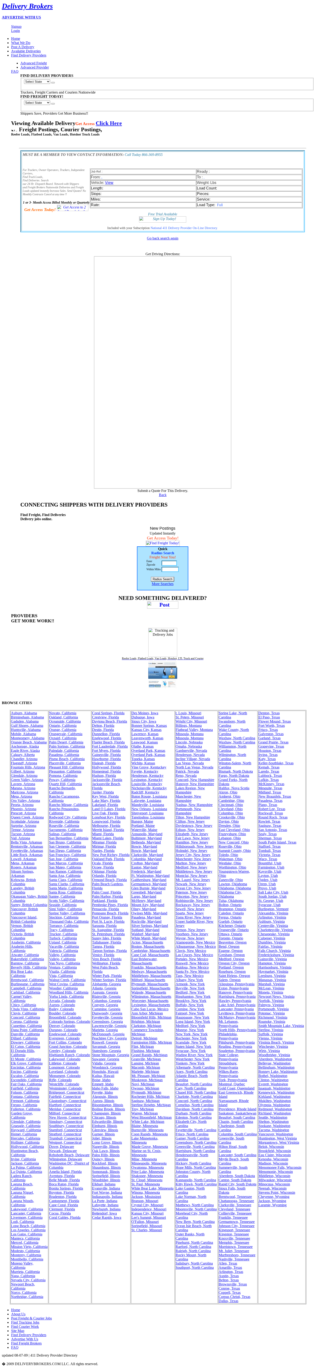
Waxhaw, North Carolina (237, 738)
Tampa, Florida (103, 946)
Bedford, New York (190, 992)
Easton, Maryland (144, 867)
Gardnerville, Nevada (191, 751)
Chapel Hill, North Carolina (196, 1092)
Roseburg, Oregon (232, 971)
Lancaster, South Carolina (237, 1155)
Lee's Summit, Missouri (148, 1217)
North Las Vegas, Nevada (194, 767)
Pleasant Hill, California (66, 767)
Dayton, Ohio (229, 821)
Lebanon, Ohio (230, 838)
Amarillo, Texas (230, 1267)
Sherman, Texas (270, 838)
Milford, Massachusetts (148, 980)
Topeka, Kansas (143, 759)
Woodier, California (63, 988)
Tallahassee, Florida (106, 942)
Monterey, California (26, 1255)
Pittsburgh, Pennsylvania (237, 1042)
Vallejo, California (62, 955)
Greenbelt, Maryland (146, 892)
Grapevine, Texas (271, 746)
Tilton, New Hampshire (193, 817)
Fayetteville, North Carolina (196, 1130)
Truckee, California (63, 934)
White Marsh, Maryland (148, 938)
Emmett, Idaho (103, 1084)
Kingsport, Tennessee (234, 1230)
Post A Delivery (22, 47)
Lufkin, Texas (268, 780)
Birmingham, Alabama (27, 717)
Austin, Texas (229, 1276)
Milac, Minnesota (144, 1159)
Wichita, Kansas (143, 763)
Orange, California (62, 730)
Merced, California (24, 1242)
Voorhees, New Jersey (192, 934)
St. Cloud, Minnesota (146, 1180)
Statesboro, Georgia (106, 1051)
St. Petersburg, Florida (108, 934)
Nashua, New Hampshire (194, 805)
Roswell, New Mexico (192, 963)
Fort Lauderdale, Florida (110, 746)
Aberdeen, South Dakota (237, 1176)
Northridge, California (27, 1297)
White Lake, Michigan (147, 1122)
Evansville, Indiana (106, 1188)
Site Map (17, 1331)
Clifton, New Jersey (190, 821)
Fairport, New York (190, 1013)
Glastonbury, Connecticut (67, 1101)
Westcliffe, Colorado (64, 1084)
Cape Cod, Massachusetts (150, 955)
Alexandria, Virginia (273, 913)
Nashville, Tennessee (234, 1259)
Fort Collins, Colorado (65, 1042)
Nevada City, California (28, 1280)
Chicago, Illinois (104, 1117)
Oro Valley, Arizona (25, 801)
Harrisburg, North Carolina (195, 1151)
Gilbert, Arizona (22, 771)
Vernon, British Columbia (22, 928)
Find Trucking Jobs (25, 1322)
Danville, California (25, 1034)
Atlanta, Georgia (104, 988)
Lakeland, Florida (105, 805)
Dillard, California (24, 1038)
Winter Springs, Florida (109, 980)
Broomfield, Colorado (65, 1017)
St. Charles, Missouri (146, 1230)
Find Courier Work (25, 1327)
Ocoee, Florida (103, 867)
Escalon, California (25, 1076)
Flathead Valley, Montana (194, 730)
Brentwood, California (27, 980)
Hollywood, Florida (106, 767)
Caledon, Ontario (231, 913)
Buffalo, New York (190, 1005)
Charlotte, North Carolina (194, 1097)
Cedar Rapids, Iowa (106, 1217)
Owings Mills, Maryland (149, 913)
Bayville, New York (190, 988)
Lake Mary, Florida (106, 801)
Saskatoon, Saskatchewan (237, 1113)
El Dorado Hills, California (23, 1053)
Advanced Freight (33, 63)
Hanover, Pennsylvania (235, 992)
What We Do (20, 43)
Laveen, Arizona (23, 784)
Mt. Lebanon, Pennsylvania (229, 1024)
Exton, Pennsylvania (234, 988)
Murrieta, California (25, 1272)
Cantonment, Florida (64, 1201)
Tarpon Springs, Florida (109, 951)
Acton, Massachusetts (147, 942)
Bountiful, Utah (269, 863)
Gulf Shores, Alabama (27, 726)
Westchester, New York (193, 1059)
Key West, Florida (105, 796)
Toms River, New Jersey (193, 917)
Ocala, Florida (102, 863)
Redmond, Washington (275, 1109)
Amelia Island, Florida (65, 1172)
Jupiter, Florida (103, 792)
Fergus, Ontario (230, 917)
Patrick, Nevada (187, 771)
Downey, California (25, 1042)
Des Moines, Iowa (144, 713)
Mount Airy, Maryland (147, 905)
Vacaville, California (64, 946)
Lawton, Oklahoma (233, 884)
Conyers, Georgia (105, 1005)
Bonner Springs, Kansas (149, 726)
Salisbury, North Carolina (194, 1263)
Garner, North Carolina (192, 1138)
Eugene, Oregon (231, 951)
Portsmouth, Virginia (273, 1009)
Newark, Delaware (63, 1151)
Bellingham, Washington (276, 1067)
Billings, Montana (189, 726)
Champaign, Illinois (106, 1113)
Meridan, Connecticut (65, 1109)
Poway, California (62, 780)
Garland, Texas (269, 738)
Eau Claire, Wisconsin (274, 1155)
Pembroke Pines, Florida (110, 905)
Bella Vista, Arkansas (26, 842)
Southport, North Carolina (195, 1267)
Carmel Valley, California (21, 999)
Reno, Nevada (186, 776)
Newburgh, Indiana (106, 1209)
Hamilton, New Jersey (192, 842)
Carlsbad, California (25, 992)
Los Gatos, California (26, 1234)
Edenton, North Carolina (194, 1117)
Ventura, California (63, 967)
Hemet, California (24, 1134)
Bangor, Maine (142, 821)
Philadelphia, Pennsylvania (228, 1036)
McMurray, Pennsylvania (237, 1017)
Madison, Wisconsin (273, 1163)
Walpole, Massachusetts (148, 992)
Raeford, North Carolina (193, 1247)
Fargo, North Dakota (234, 776)
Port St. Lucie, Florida (108, 921)
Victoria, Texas (269, 855)
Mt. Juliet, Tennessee (234, 1251)
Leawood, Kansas (144, 742)
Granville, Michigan (146, 1059)
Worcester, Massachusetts (149, 1001)
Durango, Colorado (63, 1030)
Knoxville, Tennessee (234, 1238)
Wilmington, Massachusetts (151, 996)
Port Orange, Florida (107, 917)
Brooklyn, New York (191, 1001)
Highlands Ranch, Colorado (69, 1055)
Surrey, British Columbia (29, 905)
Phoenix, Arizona (23, 809)
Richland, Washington (274, 1113)
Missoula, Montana (190, 734)
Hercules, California (25, 1138)
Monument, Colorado (65, 1076)
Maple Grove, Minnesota (149, 1147)
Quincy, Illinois (103, 1159)
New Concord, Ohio (234, 842)
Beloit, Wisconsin (271, 1147)
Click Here (109, 123)
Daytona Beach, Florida (109, 721)
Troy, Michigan (142, 1109)
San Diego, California (65, 851)
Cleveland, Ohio (231, 809)
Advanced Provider (34, 67)
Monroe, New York (190, 1030)
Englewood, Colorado (65, 1034)
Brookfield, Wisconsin (274, 1151)
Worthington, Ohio (232, 867)
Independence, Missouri (148, 1209)
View (109, 183)
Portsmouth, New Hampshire (188, 811)
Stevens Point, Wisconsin (276, 1192)
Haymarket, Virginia (273, 971)
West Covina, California (66, 984)
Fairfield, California (25, 1088)
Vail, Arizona (20, 838)
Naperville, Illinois (105, 1147)
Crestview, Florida (105, 717)
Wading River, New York (194, 1055)
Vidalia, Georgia (104, 1063)
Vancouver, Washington (275, 1134)
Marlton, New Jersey (191, 863)
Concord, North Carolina (194, 1101)
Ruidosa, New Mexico (192, 967)
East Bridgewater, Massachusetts (144, 961)
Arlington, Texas (231, 1272)
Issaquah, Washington (274, 1088)
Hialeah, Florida (104, 763)
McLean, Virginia (271, 988)
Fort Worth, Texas (271, 726)
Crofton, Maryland (145, 863)
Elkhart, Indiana (103, 1184)
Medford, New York (190, 1026)
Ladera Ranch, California (21, 1178)
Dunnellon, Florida (106, 734)
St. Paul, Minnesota (145, 1184)
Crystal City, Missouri (147, 1205)
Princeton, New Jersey (192, 896)
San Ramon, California (66, 871)
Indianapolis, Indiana (107, 1197)
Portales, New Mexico (192, 959)
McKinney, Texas (271, 784)
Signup (16, 26)
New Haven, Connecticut (67, 1117)
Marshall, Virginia (271, 984)
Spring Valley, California (67, 913)
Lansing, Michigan (145, 1063)
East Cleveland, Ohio (234, 830)
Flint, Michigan (142, 1047)
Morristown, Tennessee (236, 1247)
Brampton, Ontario (232, 909)
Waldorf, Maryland (145, 934)
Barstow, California (25, 963)
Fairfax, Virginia (270, 946)
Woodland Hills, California (68, 992)
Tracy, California (61, 930)
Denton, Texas (269, 713)
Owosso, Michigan (145, 1088)
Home (15, 39)
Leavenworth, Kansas (147, 738)
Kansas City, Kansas (146, 730)
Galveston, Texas (271, 734)
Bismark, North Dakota (236, 771)
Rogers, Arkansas (24, 867)
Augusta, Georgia (105, 992)
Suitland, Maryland (145, 930)
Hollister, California (25, 1142)
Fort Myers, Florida (106, 751)
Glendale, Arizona (24, 776)
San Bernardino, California (68, 838)
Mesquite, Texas (270, 788)
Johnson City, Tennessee (236, 1226)
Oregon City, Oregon (234, 963)
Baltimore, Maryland (146, 838)
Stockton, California (63, 917)
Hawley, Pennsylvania (235, 1001)
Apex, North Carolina (192, 1072)
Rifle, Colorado (60, 1080)
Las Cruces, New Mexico (194, 955)
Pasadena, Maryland (146, 917)
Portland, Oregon (231, 967)
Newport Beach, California (23, 1286)
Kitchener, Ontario (232, 926)
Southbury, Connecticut (66, 1126)
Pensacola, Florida (105, 909)
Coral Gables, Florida (65, 1217)
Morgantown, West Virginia (278, 1142)
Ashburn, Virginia (271, 921)
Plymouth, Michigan (146, 1092)
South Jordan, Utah (272, 896)
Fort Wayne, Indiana (107, 1192)
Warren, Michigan (144, 1113)
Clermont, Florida (62, 1209)
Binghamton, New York (193, 996)
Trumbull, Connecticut (65, 1138)
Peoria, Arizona (22, 805)
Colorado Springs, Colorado (69, 1022)
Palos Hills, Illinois (106, 1155)
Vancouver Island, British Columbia (24, 919)
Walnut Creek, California (67, 980)
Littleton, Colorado (63, 1063)
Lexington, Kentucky (147, 780)
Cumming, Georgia (106, 1009)
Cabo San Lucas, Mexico (149, 1009)
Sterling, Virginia (270, 1030)
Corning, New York (190, 1009)
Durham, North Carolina (193, 1113)
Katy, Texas (267, 759)
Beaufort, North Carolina (194, 1084)
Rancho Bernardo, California (62, 790)
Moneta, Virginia (270, 992)
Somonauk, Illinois (106, 1172)
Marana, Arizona (23, 788)
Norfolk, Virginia (271, 1001)
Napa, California (23, 1276)
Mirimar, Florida (104, 846)
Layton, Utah (268, 876)
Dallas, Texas (228, 1301)
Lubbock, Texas (270, 776)
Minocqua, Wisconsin (274, 1184)
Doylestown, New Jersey (194, 826)
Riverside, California (64, 821)
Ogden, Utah (267, 880)
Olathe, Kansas (142, 746)
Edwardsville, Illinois (107, 1122)
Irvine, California (23, 1159)
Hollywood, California (27, 1147)
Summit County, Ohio (235, 851)
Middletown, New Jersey (194, 871)
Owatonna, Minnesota (147, 1167)
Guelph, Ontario (230, 921)
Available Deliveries (26, 51)
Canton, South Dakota (235, 1180)
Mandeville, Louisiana (147, 805)
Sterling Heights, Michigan (151, 1105)
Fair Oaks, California (26, 1084)
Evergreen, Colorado (64, 1038)
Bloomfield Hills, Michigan (151, 1017)
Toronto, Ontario (231, 938)
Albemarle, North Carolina (195, 1067)
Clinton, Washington (273, 1080)
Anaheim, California (26, 942)
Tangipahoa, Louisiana (148, 817)
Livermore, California (27, 1217)
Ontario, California (63, 726)
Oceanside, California (65, 721)
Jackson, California (25, 1163)
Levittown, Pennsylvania (237, 1013)
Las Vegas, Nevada (190, 763)
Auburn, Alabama (24, 713)
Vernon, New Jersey (190, 930)
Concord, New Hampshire (195, 780)
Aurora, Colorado (62, 1005)
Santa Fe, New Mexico (192, 971)
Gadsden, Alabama (25, 721)
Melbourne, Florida (106, 826)
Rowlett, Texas (269, 821)
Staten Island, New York (193, 1047)
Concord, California (25, 1017)
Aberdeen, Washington (275, 1059)
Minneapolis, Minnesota (149, 1163)
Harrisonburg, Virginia (274, 967)
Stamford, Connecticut (65, 1130)
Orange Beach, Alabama (29, 742)
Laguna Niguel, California (22, 1194)
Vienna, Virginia (270, 1038)
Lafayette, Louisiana (146, 801)
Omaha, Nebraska (189, 746)
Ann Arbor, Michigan (147, 1013)
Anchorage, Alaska (25, 746)
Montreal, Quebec (232, 1084)
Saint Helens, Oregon (234, 976)
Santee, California (62, 896)
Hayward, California (26, 1130)
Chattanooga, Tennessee (236, 1201)
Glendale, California (25, 1122)
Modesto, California (25, 1251)
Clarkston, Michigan (146, 1026)
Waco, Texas (267, 859)
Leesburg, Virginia (272, 976)
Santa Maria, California (66, 888)
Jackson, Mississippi (146, 1197)
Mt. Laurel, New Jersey (193, 880)
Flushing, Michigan (145, 1051)
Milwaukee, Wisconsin (275, 1180)
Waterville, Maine (144, 830)
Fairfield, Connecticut (65, 1097)
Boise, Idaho (101, 1080)
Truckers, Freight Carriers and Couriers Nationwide (58, 92)
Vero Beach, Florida (106, 959)
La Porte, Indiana (104, 1201)
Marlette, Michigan (145, 1072)
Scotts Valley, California (66, 901)
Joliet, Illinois (102, 1138)
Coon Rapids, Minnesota (149, 1134)
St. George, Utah (270, 901)
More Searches (162, 584)
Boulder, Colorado (62, 1013)
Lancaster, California (26, 1213)
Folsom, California (24, 1092)
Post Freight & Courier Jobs (31, 1318)
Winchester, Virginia (273, 1047)
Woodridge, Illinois (106, 1180)
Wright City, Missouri (191, 721)
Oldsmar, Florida (104, 871)
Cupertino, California (26, 1026)
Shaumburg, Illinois (106, 1167)
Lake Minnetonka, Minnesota (144, 1140)
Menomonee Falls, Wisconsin (279, 1167)
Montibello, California (27, 1259)
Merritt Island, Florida (108, 830)
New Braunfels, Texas (274, 796)
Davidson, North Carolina (195, 1109)
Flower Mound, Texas (274, 721)
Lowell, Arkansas (24, 859)
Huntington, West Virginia (277, 1138)
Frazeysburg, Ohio (232, 834)
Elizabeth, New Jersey (192, 834)
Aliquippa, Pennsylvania (236, 984)
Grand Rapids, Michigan (149, 1055)
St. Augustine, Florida (108, 930)
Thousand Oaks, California (69, 921)
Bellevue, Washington (274, 1063)
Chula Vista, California (27, 1009)
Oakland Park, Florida (108, 859)
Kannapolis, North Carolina (196, 1180)
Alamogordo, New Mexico (195, 942)
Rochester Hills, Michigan (150, 1097)
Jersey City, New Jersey (193, 855)
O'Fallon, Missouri (145, 1222)
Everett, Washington (273, 1084)
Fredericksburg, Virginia (276, 955)
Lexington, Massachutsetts (150, 1005)
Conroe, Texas (229, 1288)
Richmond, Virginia (272, 1017)
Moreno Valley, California (22, 1265)
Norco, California (24, 1292)
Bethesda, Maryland (146, 842)
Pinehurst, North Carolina (194, 1242)
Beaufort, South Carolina (237, 1117)
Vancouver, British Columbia (24, 911)
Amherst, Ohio (229, 796)
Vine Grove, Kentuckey (148, 767)
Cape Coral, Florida (63, 1205)
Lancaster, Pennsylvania (236, 1009)
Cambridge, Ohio (231, 801)
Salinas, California (62, 834)
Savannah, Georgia (106, 1047)
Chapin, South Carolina (236, 1122)
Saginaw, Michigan (145, 1101)
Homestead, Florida (106, 771)
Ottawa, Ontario (230, 934)
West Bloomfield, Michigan (151, 1117)
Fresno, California (24, 1105)
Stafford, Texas (269, 846)
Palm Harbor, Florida (107, 896)
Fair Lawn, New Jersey (193, 838)
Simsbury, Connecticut (65, 1122)
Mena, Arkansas (22, 863)
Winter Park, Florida (107, 976)
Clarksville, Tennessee (235, 1205)
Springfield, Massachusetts (150, 988)
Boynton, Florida (61, 1192)
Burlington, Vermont (273, 909)
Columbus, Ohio (231, 813)
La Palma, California (26, 1167)
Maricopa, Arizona (24, 792)
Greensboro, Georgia (107, 1022)
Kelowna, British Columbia (23, 882)
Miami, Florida (103, 834)
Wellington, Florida (106, 963)
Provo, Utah (267, 888)
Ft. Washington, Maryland (150, 876)
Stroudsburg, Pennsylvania (228, 1065)
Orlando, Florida (104, 876)
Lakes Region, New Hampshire (190, 790)
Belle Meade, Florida (64, 1180)
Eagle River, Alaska (25, 751)
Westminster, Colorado (65, 1088)
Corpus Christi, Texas (234, 1297)
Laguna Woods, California (22, 1203)
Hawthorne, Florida (106, 759)
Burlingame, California (27, 984)
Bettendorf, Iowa (104, 1213)
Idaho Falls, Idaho (105, 1088)
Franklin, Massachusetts (148, 967)
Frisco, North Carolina (192, 1134)
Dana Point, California (27, 1030)
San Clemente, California (67, 846)
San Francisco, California (67, 855)
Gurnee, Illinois (103, 1134)
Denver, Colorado (62, 1026)
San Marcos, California (66, 863)
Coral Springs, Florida (108, 713)
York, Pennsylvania (233, 1080)
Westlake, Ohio (230, 863)
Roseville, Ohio (230, 846)
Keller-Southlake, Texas (276, 763)
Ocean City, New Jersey (193, 888)
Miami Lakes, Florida (108, 838)
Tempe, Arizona (22, 830)
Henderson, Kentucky (147, 776)
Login (15, 31)
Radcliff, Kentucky (145, 792)
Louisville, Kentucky (146, 784)
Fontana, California (25, 1097)
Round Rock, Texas (273, 817)
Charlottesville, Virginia (275, 930)
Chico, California (23, 1005)
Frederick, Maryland (146, 871)
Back (163, 495)
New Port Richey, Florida (111, 855)
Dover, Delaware (61, 1147)
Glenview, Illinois (105, 1130)
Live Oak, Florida (105, 813)
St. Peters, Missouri (190, 717)
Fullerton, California (25, 1109)
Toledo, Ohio (228, 855)
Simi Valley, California (65, 909)
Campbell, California (26, 988)
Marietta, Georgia (105, 1030)
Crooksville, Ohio (232, 817)
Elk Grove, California (27, 1063)
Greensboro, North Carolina (196, 1142)
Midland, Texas (269, 792)
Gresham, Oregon (232, 955)
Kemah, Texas (268, 767)
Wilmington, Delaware (65, 1159)
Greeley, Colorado (62, 1051)
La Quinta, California (26, 1172)
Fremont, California (25, 1101)
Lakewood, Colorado (64, 1059)
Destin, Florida (103, 730)
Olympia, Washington (274, 1105)
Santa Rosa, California (65, 892)
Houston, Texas (269, 751)
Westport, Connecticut (65, 1142)
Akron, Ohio (228, 792)
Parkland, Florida (104, 901)
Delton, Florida (103, 726)
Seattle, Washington (272, 1117)
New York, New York (192, 1034)
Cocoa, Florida (60, 1213)
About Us (18, 1314)
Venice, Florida (103, 955)
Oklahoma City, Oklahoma (230, 894)
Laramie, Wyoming (272, 1205)
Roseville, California (64, 826)
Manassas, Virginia (272, 980)
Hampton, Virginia (272, 963)
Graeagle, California (25, 1126)
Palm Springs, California (67, 746)
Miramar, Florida (104, 842)
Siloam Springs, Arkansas (22, 873)
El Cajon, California (25, 1047)
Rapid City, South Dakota (237, 1184)
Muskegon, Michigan (147, 1080)
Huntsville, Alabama (26, 730)
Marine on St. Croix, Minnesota (146, 1153)
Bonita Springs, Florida (66, 1188)
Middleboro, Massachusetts (151, 976)
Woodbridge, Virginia (274, 1055)
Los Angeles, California (28, 1230)
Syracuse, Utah (269, 905)
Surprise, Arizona (23, 826)
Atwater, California (25, 955)
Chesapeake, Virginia (274, 934)
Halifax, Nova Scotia (234, 788)
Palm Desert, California (66, 742)
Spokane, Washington (274, 1126)
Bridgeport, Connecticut (66, 1092)
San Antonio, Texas (272, 830)
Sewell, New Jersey (190, 909)
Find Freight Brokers (26, 1343)
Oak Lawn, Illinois (106, 1151)
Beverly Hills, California (29, 967)
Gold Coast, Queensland (236, 1088)
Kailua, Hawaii (103, 1076)
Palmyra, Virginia (271, 1005)
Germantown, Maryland (149, 884)
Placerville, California (65, 763)
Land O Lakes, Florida (108, 809)
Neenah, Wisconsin (272, 1188)
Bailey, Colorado (61, 1009)
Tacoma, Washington (273, 1130)
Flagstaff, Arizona (24, 763)
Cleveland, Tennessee (234, 1209)
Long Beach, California (28, 1226)
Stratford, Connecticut (65, 1134)
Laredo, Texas (268, 771)
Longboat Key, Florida (108, 817)
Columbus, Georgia (106, 1001)
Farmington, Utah (271, 867)
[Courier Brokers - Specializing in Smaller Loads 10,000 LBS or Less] (162, 687)
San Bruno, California (65, 842)
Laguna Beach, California (22, 1186)
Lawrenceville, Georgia (109, 1026)
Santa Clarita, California (66, 884)
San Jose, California (63, 859)
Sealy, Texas (267, 834)
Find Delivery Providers (28, 55)
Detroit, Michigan (144, 1038)
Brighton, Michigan (145, 1022)
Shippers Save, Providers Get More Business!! (54, 113)
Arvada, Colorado (62, 1001)
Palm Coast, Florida (106, 892)
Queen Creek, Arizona (27, 817)
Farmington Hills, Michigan (151, 1042)
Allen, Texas (228, 1263)
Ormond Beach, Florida (109, 880)
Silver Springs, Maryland (149, 926)
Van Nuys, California (64, 963)
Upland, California (62, 942)
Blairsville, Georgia (106, 996)
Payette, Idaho (102, 1092)
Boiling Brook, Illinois (108, 1109)
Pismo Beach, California (67, 759)
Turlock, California (63, 938)
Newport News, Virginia (276, 996)
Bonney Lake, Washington (277, 1072)
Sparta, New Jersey (190, 913)
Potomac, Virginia (271, 1013)
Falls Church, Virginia (274, 951)
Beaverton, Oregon (233, 942)
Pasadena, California (64, 755)
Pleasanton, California (65, 771)
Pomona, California (63, 776)
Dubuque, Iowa (142, 717)
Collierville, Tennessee (235, 1213)
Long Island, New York (193, 1022)
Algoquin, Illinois (105, 1097)
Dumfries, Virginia (272, 942)
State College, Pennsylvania (229, 1057)
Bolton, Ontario (230, 905)
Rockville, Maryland (146, 921)
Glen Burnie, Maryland (148, 888)
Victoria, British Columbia (22, 936)
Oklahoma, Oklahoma (235, 888)
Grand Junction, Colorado (68, 1047)
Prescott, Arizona (23, 813)
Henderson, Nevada (190, 755)
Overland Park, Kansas (148, 751)
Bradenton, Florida (63, 1197)
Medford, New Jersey (191, 867)
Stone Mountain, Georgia (110, 1055)
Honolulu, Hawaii (105, 1072)
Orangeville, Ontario (234, 930)
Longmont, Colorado (64, 1067)
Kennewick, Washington (276, 1092)
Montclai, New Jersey (192, 876)
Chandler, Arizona (24, 759)
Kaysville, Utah (269, 871)
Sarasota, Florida (104, 926)
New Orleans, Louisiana (149, 809)
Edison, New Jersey (190, 830)
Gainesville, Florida (106, 755)
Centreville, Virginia (273, 926)
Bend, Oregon (229, 946)
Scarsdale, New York (191, 1042)
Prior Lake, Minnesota (147, 1172)
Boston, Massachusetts (147, 946)
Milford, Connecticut (64, 1113)
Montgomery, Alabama (27, 738)
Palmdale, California (64, 751)
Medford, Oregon (231, 959)
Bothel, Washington (272, 1076)
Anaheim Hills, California (22, 949)
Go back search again (162, 238)
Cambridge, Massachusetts (150, 951)
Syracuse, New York (191, 1051)
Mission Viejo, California (29, 1247)
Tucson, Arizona (23, 834)
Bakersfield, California (27, 959)
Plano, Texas (267, 805)
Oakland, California (63, 717)
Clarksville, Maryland (147, 855)
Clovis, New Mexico (191, 951)
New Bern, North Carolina (195, 1222)
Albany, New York (189, 980)
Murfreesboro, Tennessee (237, 1255)
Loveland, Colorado (63, 1072)
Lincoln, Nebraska (189, 742)
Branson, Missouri (144, 1201)
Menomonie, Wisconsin (275, 1172)
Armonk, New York (190, 984)
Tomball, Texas (269, 851)
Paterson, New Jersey (191, 892)
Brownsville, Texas (233, 1284)
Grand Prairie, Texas (273, 742)
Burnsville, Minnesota (147, 1130)
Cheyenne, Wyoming (273, 1197)
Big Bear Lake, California (22, 974)
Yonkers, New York (190, 1063)
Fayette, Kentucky (144, 771)
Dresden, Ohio (229, 826)
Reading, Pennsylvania (235, 1047)
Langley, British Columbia (22, 890)
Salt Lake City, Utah (273, 892)
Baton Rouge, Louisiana (149, 796)
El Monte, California (26, 1059)
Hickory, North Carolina (193, 1163)
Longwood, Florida (106, 821)
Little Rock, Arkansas (27, 855)
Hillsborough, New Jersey (195, 846)
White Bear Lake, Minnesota (152, 1188)
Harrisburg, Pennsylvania (237, 996)
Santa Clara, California (65, 880)
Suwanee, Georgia (105, 1059)
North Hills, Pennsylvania (237, 1030)
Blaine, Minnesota (144, 1126)
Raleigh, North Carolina (193, 1251)
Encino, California (24, 1072)
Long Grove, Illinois (107, 1142)
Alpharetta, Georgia (106, 984)
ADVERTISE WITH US (21, 17)
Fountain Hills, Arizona (28, 767)
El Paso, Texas (269, 717)
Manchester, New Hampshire (188, 798)
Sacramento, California (66, 830)
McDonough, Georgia (108, 1034)
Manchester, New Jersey (193, 859)
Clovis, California (24, 1013)
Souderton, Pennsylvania (237, 1051)
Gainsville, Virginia (272, 959)
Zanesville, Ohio (231, 880)
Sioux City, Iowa (143, 721)
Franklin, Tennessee (233, 1217)
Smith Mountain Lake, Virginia (281, 1026)
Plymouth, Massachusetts (149, 984)
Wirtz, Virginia (269, 1051)
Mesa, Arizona (21, 796)
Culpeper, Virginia (271, 938)
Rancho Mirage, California (68, 805)
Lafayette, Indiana (105, 1205)
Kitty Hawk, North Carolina (196, 1184)
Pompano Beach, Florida (110, 913)
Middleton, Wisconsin (274, 1176)
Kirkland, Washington (274, 1097)
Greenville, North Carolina (195, 1147)
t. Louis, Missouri (188, 713)
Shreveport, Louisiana (147, 813)
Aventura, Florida (62, 1176)
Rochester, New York (191, 1038)
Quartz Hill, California (65, 784)
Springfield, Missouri (146, 1226)
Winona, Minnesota (145, 1192)
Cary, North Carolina (191, 1088)
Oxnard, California (63, 738)
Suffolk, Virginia (270, 1034)
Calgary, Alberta (23, 755)
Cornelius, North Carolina (195, 1105)
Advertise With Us (24, 1339)
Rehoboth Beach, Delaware (69, 1155)
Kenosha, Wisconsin (273, 1159)
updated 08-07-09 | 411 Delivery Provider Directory (39, 1355)
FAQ (15, 71)
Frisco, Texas (268, 730)
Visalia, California (62, 971)
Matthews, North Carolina (195, 1205)
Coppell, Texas (230, 1292)
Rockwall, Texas (270, 813)
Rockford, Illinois (105, 1163)
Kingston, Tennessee (234, 1234)
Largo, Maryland (143, 896)
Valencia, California (63, 951)
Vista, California (61, 976)
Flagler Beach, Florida (108, 742)
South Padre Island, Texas (277, 842)
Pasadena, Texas (270, 801)
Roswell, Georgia (105, 1042)
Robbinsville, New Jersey (194, 901)
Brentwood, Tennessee (235, 1197)
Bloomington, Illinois (107, 1105)
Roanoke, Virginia (271, 1022)
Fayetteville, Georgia (107, 1017)
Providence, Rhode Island (237, 1109)
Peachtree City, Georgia (109, 1038)
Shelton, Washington (273, 1122)
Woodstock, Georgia (107, 1067)
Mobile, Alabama (23, 734)
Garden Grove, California (22, 1115)
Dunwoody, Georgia (107, 1013)
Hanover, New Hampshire (195, 784)
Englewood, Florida (106, 738)
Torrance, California (63, 926)
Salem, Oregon (230, 980)
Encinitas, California (26, 1067)
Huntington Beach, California (25, 1153)
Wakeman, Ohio (230, 859)
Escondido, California (27, 1080)
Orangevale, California (65, 734)
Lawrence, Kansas (144, 734)
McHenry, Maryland (146, 901)
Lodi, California (22, 1222)
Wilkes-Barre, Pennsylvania (229, 1074)
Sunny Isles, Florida (106, 938)
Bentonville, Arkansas (27, 846)
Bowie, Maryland (144, 846)
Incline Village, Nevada (193, 759)
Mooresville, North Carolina (196, 1209)
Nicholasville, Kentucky (149, 788)
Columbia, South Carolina (238, 1134)
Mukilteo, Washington (274, 1101)
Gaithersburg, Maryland (148, 880)
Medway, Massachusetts (149, 971)
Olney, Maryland (143, 909)
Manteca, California (25, 1238)
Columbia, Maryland (146, 859)
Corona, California (24, 1022)
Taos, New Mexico (190, 976)
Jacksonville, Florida (107, 780)
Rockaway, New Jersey (193, 905)
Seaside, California (63, 905)
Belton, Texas (229, 1280)
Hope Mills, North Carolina (196, 1167)
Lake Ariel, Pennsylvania (237, 1005)
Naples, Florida (103, 851)
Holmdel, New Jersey (191, 851)
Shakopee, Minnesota (147, 1176)
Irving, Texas (268, 755)
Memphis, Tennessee (234, 1242)
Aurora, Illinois (103, 1101)
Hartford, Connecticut (65, 1105)
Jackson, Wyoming (272, 1201)
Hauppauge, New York (192, 1017)
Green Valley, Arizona (27, 780)
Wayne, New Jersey (190, 938)
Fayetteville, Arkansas (27, 851)
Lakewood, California (27, 1209)
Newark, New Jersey (191, 884)
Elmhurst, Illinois (104, 1126)
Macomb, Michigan (145, 1067)
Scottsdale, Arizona (25, 821)
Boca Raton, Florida (64, 1184)
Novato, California (62, 713)
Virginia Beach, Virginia (276, 1042)
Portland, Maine (143, 826)
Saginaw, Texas (269, 826)
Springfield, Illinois (106, 1176)
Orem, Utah (267, 884)
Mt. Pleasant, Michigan (148, 1076)
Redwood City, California (68, 817)
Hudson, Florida (104, 776)
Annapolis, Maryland (146, 834)
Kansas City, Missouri (147, 1213)
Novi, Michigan (143, 1084)
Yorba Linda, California (66, 996)
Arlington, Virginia (272, 917)
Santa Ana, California (65, 876)
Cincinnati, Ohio (231, 805)
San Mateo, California (65, 867)
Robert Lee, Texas (271, 809)
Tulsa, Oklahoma (231, 901)
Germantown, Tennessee (237, 1222)
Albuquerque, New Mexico (196, 946)
